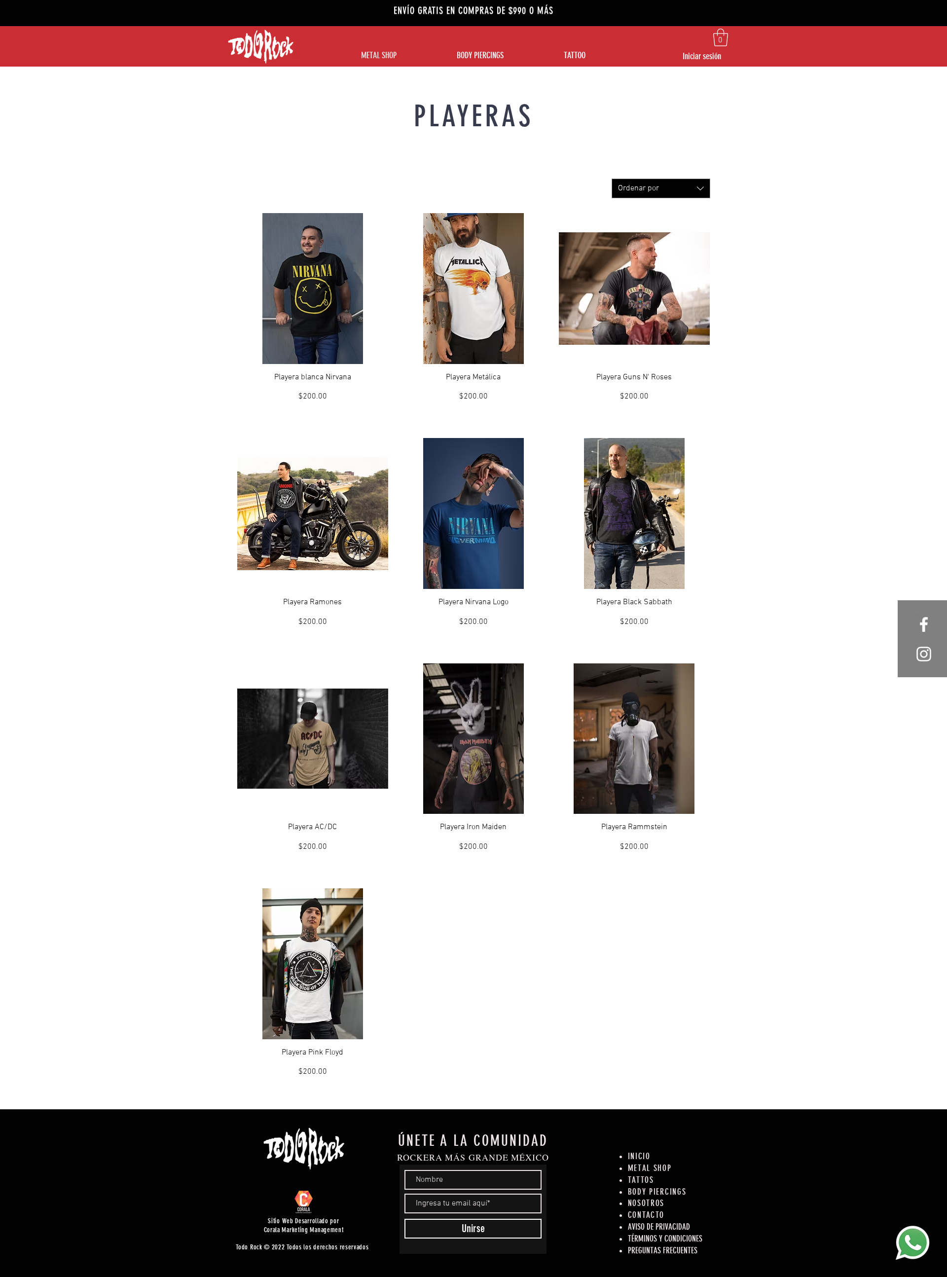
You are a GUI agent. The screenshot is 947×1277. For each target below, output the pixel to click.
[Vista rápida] (312, 288)
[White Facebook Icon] (924, 624)
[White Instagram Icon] (924, 654)
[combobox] (661, 188)
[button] (720, 37)
